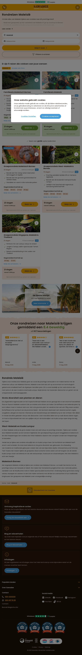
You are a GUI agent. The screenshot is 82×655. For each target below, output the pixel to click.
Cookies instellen (28, 116)
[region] (41, 108)
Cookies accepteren (50, 116)
